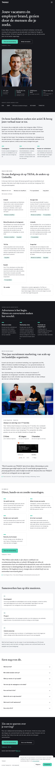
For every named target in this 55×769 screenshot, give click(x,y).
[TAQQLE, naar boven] (5, 2)
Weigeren (38, 764)
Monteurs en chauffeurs (20, 190)
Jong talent (46, 190)
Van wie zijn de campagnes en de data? (15, 684)
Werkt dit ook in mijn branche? (12, 696)
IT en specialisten (34, 190)
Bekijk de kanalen (25, 41)
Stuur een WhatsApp (26, 742)
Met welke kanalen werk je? (12, 672)
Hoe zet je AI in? (8, 708)
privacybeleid (36, 761)
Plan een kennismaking (10, 41)
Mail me (18, 751)
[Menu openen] (51, 2)
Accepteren (47, 764)
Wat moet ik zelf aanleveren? (12, 702)
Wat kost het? (8, 667)
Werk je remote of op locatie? (12, 678)
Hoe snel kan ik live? (10, 690)
